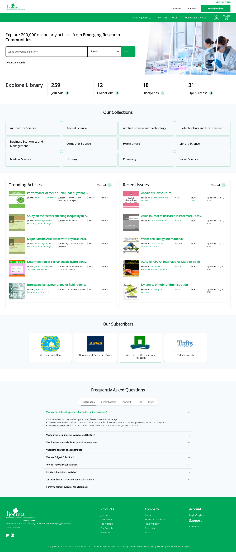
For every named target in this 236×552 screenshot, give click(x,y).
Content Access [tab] (108, 401)
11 (93, 220)
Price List (105, 532)
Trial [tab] (139, 401)
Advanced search (15, 62)
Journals (105, 514)
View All (101, 185)
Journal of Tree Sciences (45, 198)
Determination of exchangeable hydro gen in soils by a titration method (75, 262)
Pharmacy (129, 159)
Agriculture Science (23, 128)
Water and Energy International (162, 239)
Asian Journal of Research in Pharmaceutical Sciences (176, 216)
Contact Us (191, 8)
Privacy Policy (152, 523)
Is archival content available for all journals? (67, 486)
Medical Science (20, 159)
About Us (177, 8)
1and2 (194, 200)
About (148, 514)
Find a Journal (142, 17)
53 (93, 266)
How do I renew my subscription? (62, 464)
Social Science (189, 159)
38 (93, 198)
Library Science (190, 143)
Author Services (167, 17)
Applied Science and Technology (144, 128)
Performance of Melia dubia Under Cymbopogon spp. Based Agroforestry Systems (82, 193)
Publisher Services (195, 17)
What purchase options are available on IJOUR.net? (70, 435)
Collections (106, 519)
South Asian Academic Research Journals (154, 267)
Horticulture (131, 143)
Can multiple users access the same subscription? (70, 479)
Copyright (150, 528)
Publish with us (216, 8)
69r (180, 243)
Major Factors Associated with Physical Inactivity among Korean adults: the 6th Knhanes (85, 239)
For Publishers (108, 528)
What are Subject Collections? (60, 457)
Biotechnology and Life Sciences (201, 128)
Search (128, 51)
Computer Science (79, 143)
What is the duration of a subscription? (64, 449)
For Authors (107, 523)
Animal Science (77, 128)
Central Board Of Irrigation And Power (153, 245)
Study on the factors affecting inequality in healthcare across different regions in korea (85, 216)
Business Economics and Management (26, 143)
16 (180, 220)
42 (180, 289)
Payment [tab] (126, 401)
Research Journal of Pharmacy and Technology (39, 222)
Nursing (72, 159)
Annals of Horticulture (156, 193)
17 (180, 198)
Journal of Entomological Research (38, 290)
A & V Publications (158, 220)
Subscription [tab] (88, 401)
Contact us (195, 526)
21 (93, 289)
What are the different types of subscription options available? (76, 412)
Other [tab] (151, 401)
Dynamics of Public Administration (164, 285)
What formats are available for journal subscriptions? (72, 442)
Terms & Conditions (156, 519)
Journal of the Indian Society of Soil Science (40, 267)
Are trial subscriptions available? (61, 472)
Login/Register (197, 514)
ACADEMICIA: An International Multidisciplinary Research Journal (184, 262)
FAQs (148, 532)
